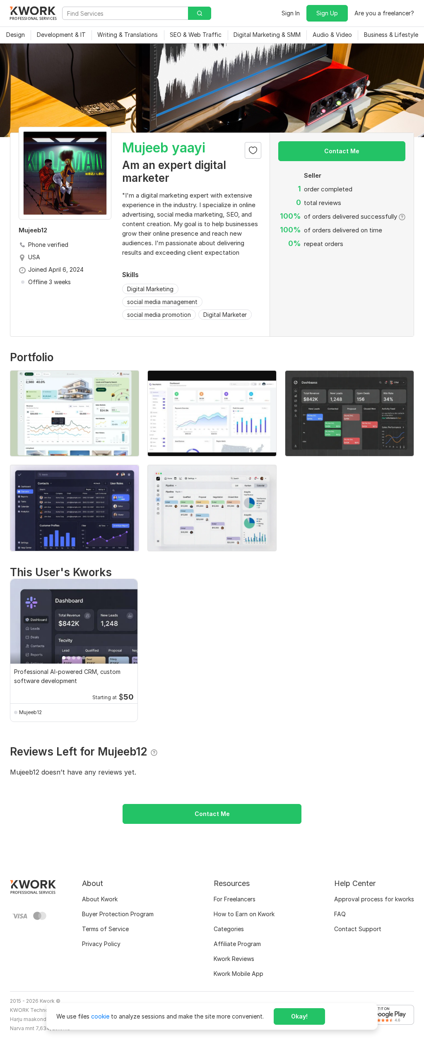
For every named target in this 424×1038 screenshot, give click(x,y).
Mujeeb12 (30, 712)
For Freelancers (234, 899)
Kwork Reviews (234, 958)
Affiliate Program (237, 943)
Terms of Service (105, 928)
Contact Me (341, 150)
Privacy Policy (101, 943)
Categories (229, 928)
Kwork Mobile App (238, 973)
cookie (100, 1016)
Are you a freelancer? (384, 13)
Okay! (299, 1016)
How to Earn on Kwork (244, 913)
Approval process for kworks (374, 899)
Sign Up (327, 13)
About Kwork (100, 899)
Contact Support (357, 928)
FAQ (340, 913)
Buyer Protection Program (118, 913)
